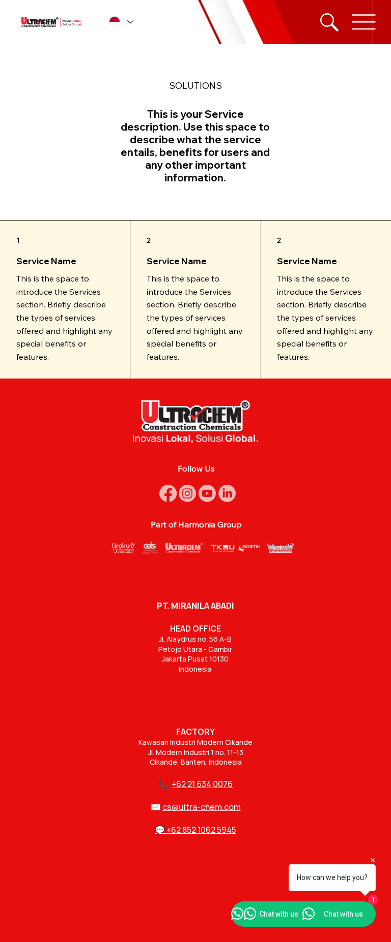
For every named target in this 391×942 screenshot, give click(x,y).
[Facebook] (168, 493)
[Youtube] (207, 493)
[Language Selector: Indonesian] (120, 22)
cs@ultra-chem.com (201, 806)
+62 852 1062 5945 (201, 829)
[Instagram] (187, 493)
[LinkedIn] (227, 493)
